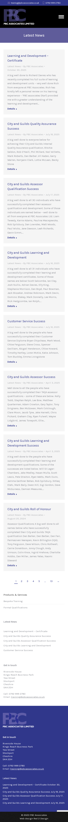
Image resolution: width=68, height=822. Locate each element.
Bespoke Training (13, 601)
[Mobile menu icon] (61, 16)
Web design (26, 818)
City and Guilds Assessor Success (31, 377)
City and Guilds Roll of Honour (29, 509)
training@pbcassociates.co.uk (25, 3)
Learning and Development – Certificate (25, 631)
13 (51, 581)
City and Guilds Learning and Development (27, 645)
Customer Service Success (26, 321)
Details (11, 108)
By (33, 66)
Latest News (14, 66)
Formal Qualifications (15, 607)
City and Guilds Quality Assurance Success (27, 636)
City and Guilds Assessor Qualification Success (29, 640)
